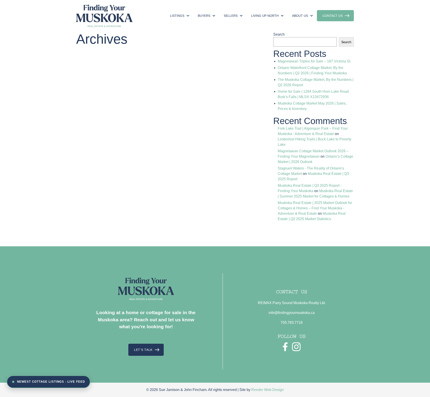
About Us (300, 15)
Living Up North (265, 15)
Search (279, 34)
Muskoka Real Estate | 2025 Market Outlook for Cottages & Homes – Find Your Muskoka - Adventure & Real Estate (315, 208)
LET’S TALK (143, 350)
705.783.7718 (292, 322)
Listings (177, 15)
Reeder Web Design (267, 390)
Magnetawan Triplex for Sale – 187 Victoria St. (314, 61)
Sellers (231, 15)
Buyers (204, 15)
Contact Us (332, 15)
